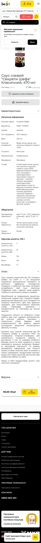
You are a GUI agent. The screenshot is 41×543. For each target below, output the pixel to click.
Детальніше (10, 539)
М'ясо (3, 436)
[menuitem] (12, 457)
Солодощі (5, 443)
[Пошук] (16, 16)
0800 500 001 (8, 498)
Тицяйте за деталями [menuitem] (12, 524)
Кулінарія (5, 433)
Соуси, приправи (8, 447)
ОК (35, 537)
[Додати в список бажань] (20, 94)
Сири (3, 440)
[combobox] (10, 16)
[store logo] (7, 4)
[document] (21, 537)
